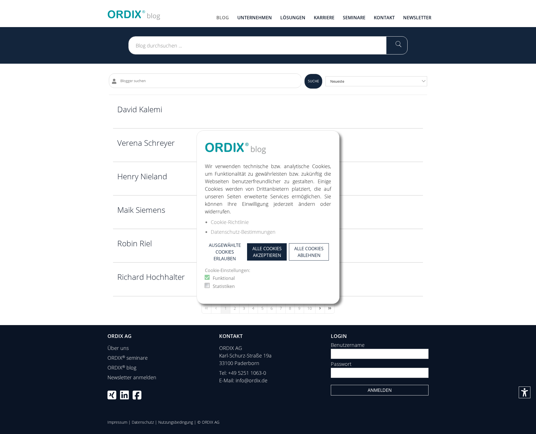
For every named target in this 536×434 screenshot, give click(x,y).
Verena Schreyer (146, 142)
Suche (313, 81)
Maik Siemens (141, 209)
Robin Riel (134, 243)
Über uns (118, 348)
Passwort (341, 363)
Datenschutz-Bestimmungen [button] (243, 231)
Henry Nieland (142, 176)
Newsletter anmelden (131, 377)
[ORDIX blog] (134, 12)
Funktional (224, 278)
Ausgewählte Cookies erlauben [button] (225, 252)
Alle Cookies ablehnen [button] (309, 251)
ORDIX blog (121, 367)
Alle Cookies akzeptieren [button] (267, 251)
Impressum (117, 422)
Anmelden (380, 390)
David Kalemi (139, 109)
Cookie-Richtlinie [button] (230, 222)
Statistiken (224, 286)
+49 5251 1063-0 (247, 372)
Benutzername (348, 344)
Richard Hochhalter (151, 276)
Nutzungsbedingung (175, 422)
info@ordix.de (251, 380)
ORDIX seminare (127, 357)
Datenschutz (143, 422)
